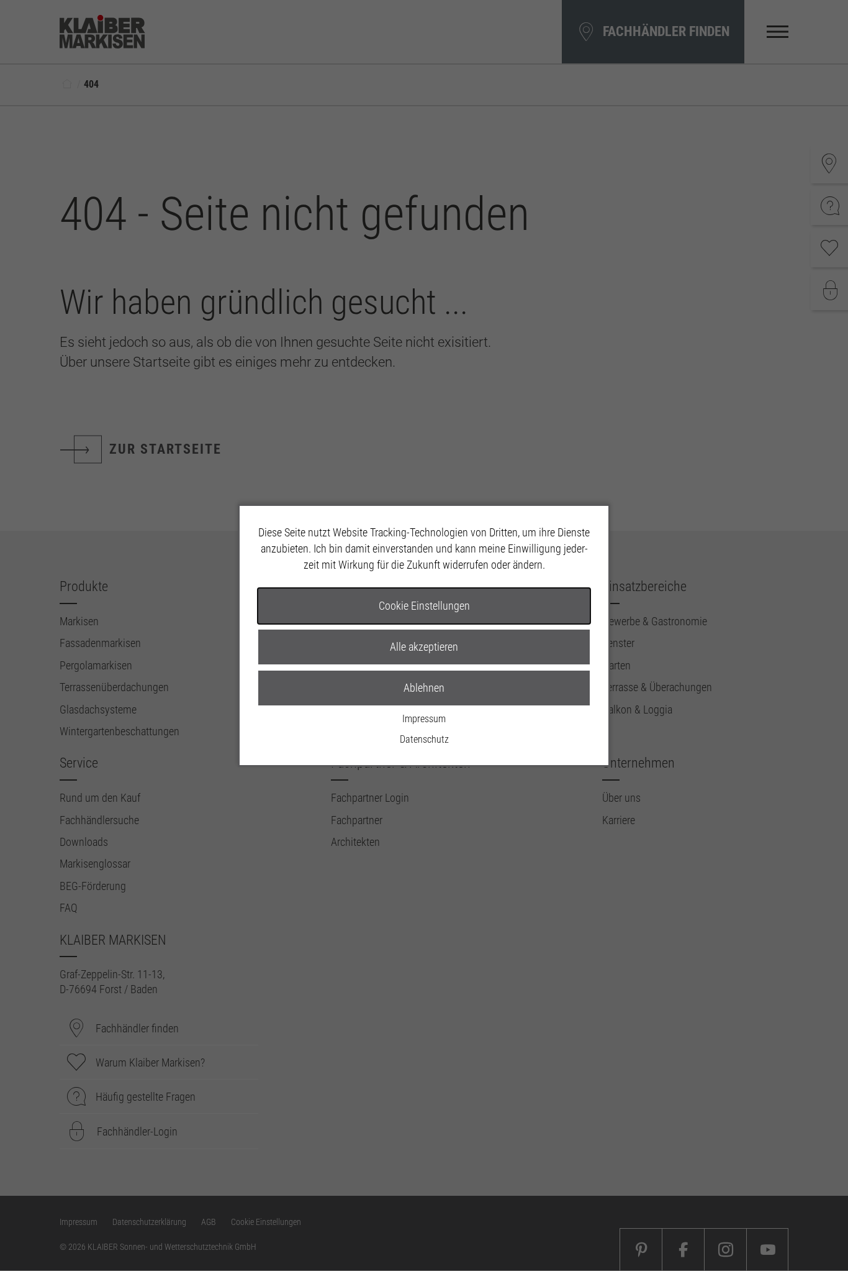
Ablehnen (424, 687)
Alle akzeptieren (424, 646)
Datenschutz (424, 739)
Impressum (424, 719)
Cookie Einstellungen (424, 605)
